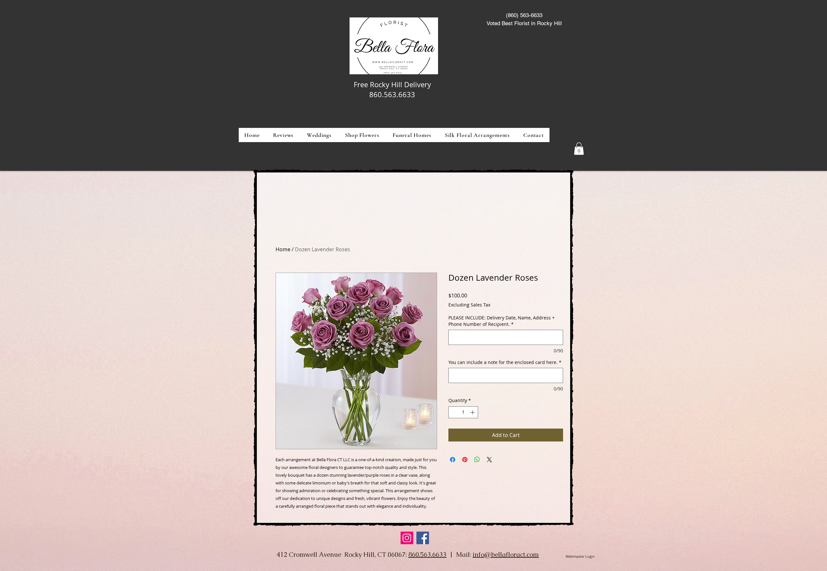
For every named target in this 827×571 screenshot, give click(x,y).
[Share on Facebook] (452, 459)
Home (283, 249)
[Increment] (473, 412)
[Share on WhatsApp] (477, 459)
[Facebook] (422, 538)
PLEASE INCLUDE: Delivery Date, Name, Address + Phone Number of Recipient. (501, 321)
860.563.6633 (427, 554)
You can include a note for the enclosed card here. (504, 362)
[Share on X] (489, 459)
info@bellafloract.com (506, 554)
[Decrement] (453, 412)
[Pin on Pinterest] (465, 459)
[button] (362, 135)
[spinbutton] (463, 412)
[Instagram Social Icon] (407, 538)
